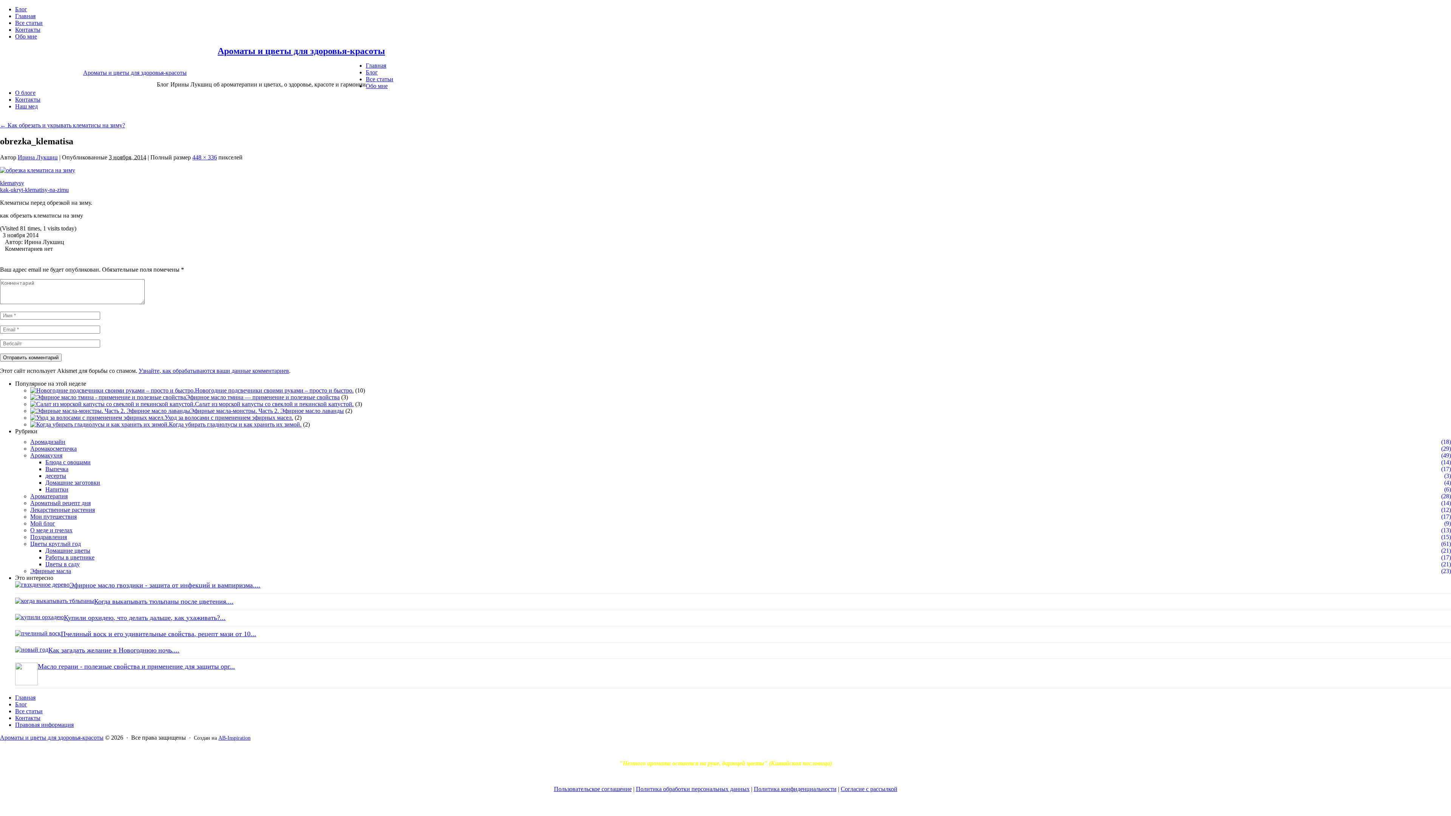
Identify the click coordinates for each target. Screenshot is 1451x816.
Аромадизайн (47, 442)
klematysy (12, 183)
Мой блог (42, 523)
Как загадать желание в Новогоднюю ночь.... (113, 650)
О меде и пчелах (51, 530)
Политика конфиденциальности (795, 789)
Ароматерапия (49, 496)
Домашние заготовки (72, 482)
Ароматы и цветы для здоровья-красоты (301, 51)
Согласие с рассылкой (869, 789)
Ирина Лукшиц (38, 157)
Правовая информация (44, 725)
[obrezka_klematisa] (37, 170)
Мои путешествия (53, 516)
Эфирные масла (50, 571)
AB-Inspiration (234, 738)
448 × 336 (204, 157)
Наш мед (26, 106)
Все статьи (29, 23)
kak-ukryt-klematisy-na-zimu (34, 190)
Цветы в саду (62, 564)
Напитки (56, 489)
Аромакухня (46, 455)
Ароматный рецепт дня (60, 503)
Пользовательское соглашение (593, 789)
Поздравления (48, 537)
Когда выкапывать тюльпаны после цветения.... (164, 601)
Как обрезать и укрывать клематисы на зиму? (62, 125)
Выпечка (56, 469)
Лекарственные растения (62, 510)
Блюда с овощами (68, 462)
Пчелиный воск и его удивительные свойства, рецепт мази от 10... (158, 634)
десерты (55, 476)
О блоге (25, 93)
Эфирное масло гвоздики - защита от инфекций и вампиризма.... (165, 585)
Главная (25, 16)
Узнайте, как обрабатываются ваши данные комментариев (214, 371)
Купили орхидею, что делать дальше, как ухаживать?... (145, 617)
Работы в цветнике (69, 557)
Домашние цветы (67, 550)
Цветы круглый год (55, 544)
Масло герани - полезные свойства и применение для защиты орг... (136, 666)
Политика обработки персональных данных (693, 789)
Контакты (27, 29)
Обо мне (26, 36)
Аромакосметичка (53, 448)
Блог (21, 9)
